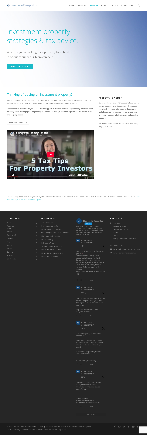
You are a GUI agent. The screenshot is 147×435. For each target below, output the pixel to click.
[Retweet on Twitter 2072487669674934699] (82, 280)
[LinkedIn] (124, 426)
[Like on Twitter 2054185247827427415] (86, 315)
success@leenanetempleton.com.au (126, 249)
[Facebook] (115, 426)
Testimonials (11, 235)
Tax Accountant (47, 222)
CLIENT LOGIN (127, 5)
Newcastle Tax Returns (50, 256)
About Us (82, 5)
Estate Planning (47, 239)
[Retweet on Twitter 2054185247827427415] (82, 315)
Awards (9, 231)
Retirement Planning (48, 243)
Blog (8, 242)
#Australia (96, 403)
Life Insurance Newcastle (50, 236)
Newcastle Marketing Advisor (52, 253)
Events (9, 248)
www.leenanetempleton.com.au (125, 253)
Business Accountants (49, 226)
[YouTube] (133, 426)
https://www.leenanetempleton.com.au (90, 271)
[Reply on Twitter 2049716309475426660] (78, 406)
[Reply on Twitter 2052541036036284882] (78, 364)
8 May (83, 328)
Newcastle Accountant (87, 241)
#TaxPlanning (81, 360)
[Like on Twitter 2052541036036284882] (86, 364)
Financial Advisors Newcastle (52, 229)
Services (94, 5)
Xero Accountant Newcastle (51, 246)
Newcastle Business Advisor (51, 250)
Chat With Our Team (18, 123)
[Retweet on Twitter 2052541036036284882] (82, 364)
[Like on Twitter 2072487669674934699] (86, 280)
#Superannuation (82, 398)
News (103, 5)
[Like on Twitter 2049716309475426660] (86, 406)
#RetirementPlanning (84, 403)
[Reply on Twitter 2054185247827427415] (78, 315)
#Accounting (91, 360)
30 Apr (83, 377)
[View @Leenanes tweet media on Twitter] (78, 274)
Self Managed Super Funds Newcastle (55, 233)
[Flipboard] (138, 426)
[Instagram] (119, 426)
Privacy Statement (46, 426)
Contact (114, 5)
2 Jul (82, 246)
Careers (10, 238)
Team (9, 228)
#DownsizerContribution (85, 400)
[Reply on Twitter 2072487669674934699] (78, 280)
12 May (83, 293)
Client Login (11, 259)
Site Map (10, 255)
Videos (9, 245)
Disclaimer (32, 426)
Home (71, 5)
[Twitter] (128, 426)
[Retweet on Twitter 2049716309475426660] (82, 406)
